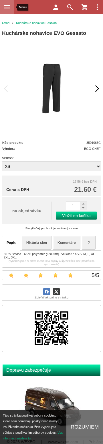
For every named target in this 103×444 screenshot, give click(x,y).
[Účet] (56, 7)
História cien (36, 243)
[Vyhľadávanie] (70, 7)
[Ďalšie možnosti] (97, 7)
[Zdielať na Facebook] (46, 291)
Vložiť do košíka (76, 215)
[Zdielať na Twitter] (56, 291)
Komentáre (67, 243)
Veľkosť (8, 158)
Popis (11, 243)
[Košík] (84, 7)
